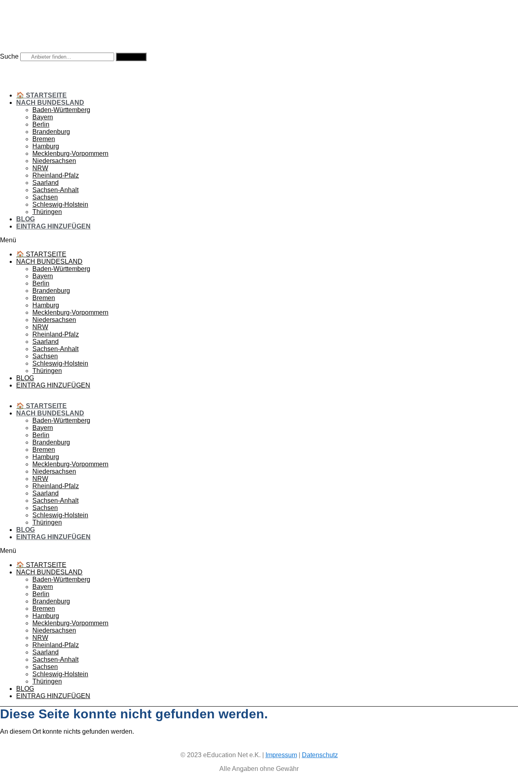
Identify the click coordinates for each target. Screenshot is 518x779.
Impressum (281, 754)
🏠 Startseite (41, 95)
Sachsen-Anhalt (55, 189)
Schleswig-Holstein (60, 204)
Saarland (45, 182)
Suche (9, 56)
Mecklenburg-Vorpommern (70, 153)
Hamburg (45, 146)
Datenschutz (320, 754)
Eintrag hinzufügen (53, 226)
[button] (251, 240)
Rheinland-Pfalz (55, 175)
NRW (40, 168)
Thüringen (47, 211)
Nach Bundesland (50, 102)
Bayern (42, 117)
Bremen (43, 138)
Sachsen (45, 197)
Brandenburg (51, 131)
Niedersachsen (54, 160)
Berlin (40, 124)
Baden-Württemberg (61, 109)
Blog (25, 219)
